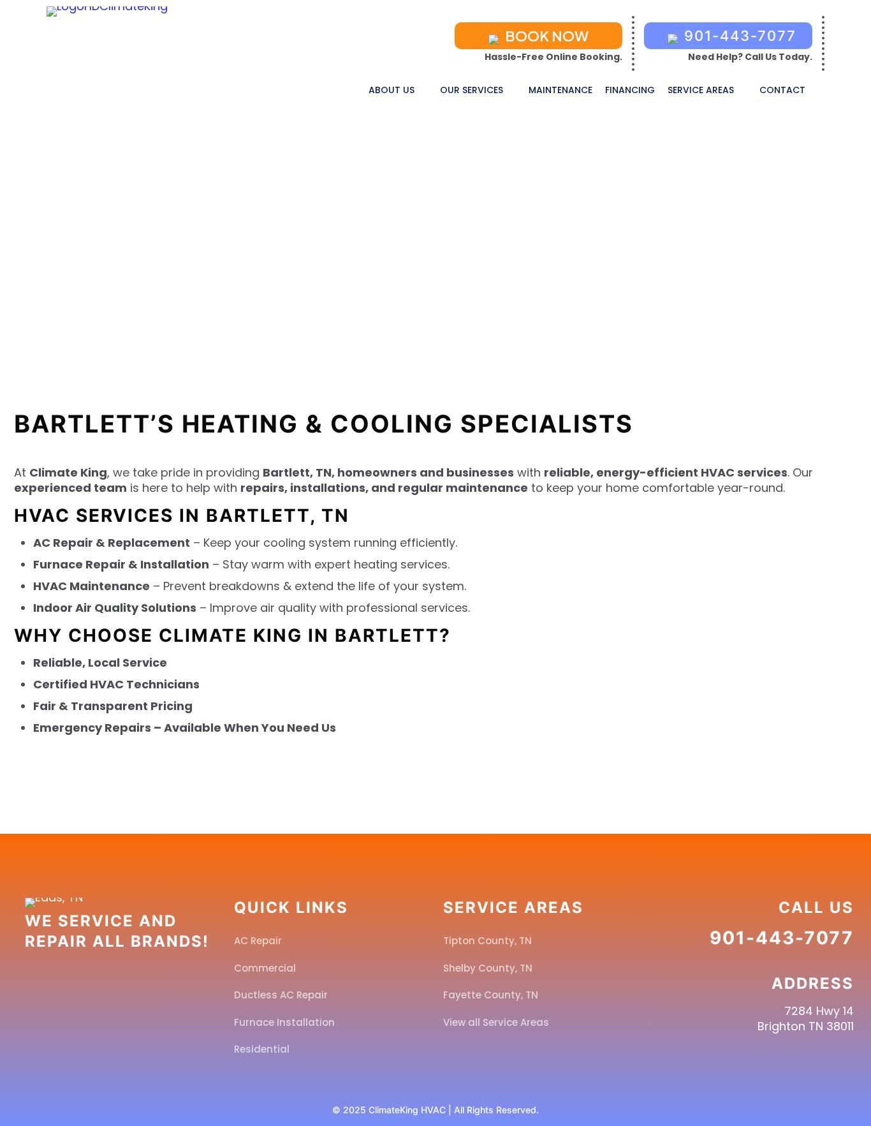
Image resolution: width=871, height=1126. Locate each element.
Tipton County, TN (487, 940)
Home (390, 253)
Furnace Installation (284, 1022)
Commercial (265, 968)
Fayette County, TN (490, 995)
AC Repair (258, 940)
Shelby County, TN (487, 968)
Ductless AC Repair (281, 995)
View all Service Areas (496, 1022)
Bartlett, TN (466, 253)
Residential (261, 1049)
